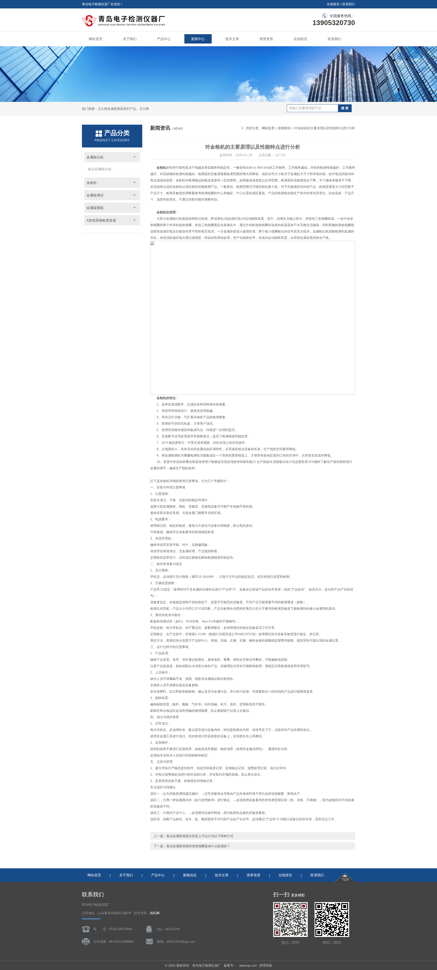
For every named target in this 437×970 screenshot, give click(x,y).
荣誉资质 (266, 39)
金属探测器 (95, 208)
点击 (134, 157)
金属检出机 (95, 157)
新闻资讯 (284, 128)
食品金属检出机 (100, 169)
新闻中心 (198, 39)
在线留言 (333, 4)
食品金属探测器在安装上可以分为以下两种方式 (199, 836)
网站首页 (95, 39)
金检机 (91, 183)
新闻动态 (190, 875)
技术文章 (232, 39)
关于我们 (130, 39)
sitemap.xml (248, 965)
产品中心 (164, 39)
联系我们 (348, 4)
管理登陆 (265, 965)
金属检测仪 (95, 195)
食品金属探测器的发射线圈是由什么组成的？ (198, 846)
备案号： (230, 965)
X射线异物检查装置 (101, 220)
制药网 (155, 913)
